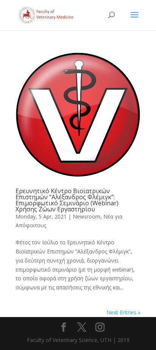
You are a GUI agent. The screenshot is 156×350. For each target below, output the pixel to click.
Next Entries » (123, 312)
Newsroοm (86, 216)
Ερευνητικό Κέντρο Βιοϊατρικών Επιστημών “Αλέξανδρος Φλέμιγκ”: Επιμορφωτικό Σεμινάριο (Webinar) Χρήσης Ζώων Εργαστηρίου (67, 200)
